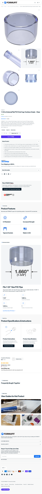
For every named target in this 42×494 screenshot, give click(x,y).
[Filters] (13, 358)
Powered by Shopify (11, 480)
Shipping (2, 115)
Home (2, 6)
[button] (3, 2)
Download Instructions (8, 344)
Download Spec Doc (28, 344)
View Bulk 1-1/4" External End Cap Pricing (12, 189)
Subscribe (36, 455)
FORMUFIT (6, 480)
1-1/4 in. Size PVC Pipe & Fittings (13, 6)
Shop (5, 6)
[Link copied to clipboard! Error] (10, 174)
